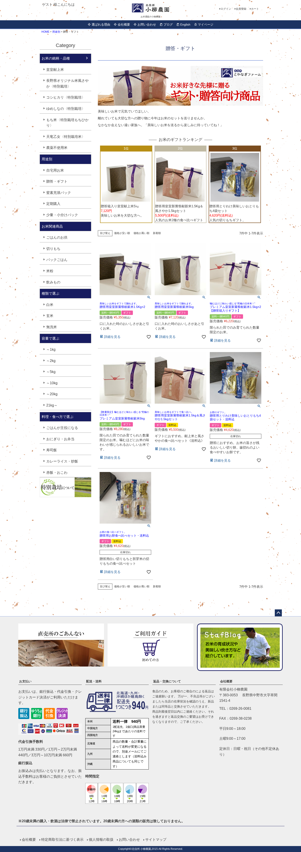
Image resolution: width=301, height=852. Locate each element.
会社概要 (124, 24)
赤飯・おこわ (56, 472)
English (185, 24)
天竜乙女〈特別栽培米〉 (65, 137)
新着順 (157, 233)
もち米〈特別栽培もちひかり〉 (67, 122)
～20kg (52, 394)
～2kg (51, 361)
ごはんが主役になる (62, 428)
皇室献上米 (55, 69)
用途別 (56, 31)
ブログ (168, 24)
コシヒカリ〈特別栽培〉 (65, 97)
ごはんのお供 (56, 237)
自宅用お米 (55, 170)
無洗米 (51, 327)
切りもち (53, 249)
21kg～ (52, 405)
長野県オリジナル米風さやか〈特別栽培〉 (67, 83)
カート (255, 8)
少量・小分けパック (62, 215)
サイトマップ (155, 839)
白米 (49, 305)
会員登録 (241, 8)
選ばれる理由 (101, 24)
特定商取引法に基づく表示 (62, 839)
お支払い (25, 681)
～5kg (51, 372)
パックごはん (56, 260)
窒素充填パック (58, 193)
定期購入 (53, 204)
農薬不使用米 (56, 148)
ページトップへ (278, 612)
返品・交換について (167, 681)
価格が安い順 (122, 233)
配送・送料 (94, 681)
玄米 (49, 316)
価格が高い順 (141, 233)
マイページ (205, 24)
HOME (45, 31)
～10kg (52, 383)
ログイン (226, 8)
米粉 (49, 271)
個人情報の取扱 (101, 839)
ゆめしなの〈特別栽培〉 (65, 108)
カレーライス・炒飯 (62, 461)
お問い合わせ (146, 24)
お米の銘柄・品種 (56, 58)
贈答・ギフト (56, 181)
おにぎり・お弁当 (60, 439)
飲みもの (53, 282)
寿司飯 (51, 450)
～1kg (51, 349)
